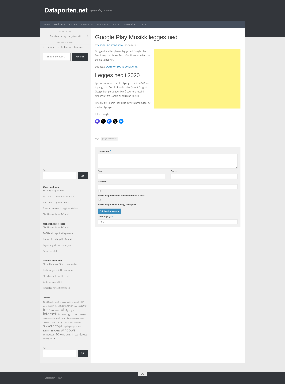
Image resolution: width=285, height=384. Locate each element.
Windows (58, 24)
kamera (62, 314)
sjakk (61, 326)
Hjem (47, 24)
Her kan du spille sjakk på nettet (57, 239)
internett (50, 314)
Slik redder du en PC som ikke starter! (60, 264)
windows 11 (67, 334)
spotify (71, 327)
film (45, 310)
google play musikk (109, 138)
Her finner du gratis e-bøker (56, 202)
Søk (44, 170)
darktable (58, 306)
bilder (81, 302)
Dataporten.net (66, 10)
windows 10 (51, 334)
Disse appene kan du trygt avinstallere (60, 208)
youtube (51, 338)
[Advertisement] (197, 79)
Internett (85, 24)
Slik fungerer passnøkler (54, 190)
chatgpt (51, 306)
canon (45, 306)
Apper (72, 24)
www (45, 338)
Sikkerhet (101, 24)
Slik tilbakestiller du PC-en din (56, 214)
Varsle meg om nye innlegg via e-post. (117, 204)
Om (142, 24)
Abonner (80, 56)
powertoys (67, 322)
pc (51, 322)
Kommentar (104, 151)
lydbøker (83, 315)
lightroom (73, 314)
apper (76, 302)
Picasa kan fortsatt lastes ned (56, 288)
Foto (115, 24)
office (82, 318)
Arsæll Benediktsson (110, 45)
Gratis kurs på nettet (52, 282)
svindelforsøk (48, 331)
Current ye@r (105, 216)
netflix (65, 318)
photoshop (57, 322)
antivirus (70, 302)
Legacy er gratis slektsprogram (57, 245)
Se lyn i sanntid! (50, 251)
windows (68, 330)
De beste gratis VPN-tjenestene (58, 270)
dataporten (67, 305)
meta (45, 319)
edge (75, 306)
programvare (76, 322)
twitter (57, 331)
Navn (100, 171)
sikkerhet (50, 326)
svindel (78, 326)
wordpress (81, 334)
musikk (58, 318)
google (71, 310)
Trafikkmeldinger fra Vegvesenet (58, 233)
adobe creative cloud (57, 302)
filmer (51, 310)
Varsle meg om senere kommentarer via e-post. (121, 195)
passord (46, 322)
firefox (56, 310)
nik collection (74, 319)
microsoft (50, 319)
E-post (174, 171)
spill (66, 326)
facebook (82, 305)
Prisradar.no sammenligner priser (58, 196)
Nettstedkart (130, 24)
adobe (46, 301)
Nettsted (102, 181)
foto (63, 309)
